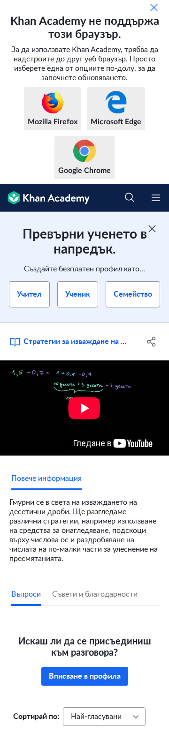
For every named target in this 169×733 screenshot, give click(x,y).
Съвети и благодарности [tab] (95, 594)
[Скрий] (153, 7)
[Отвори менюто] (155, 197)
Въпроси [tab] (26, 594)
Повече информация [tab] (46, 478)
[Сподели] (152, 341)
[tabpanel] (84, 526)
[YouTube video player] (84, 408)
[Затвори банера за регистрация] (152, 228)
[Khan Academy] (45, 197)
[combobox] (104, 716)
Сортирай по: (36, 716)
